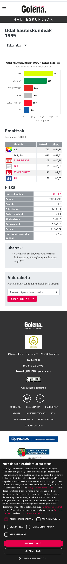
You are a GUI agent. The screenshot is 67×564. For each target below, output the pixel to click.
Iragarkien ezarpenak (52, 507)
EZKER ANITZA (22, 172)
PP (15, 178)
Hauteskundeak (33, 19)
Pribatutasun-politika (31, 513)
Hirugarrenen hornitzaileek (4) (42, 487)
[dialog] (33, 511)
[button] (33, 558)
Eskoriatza (15, 45)
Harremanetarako (36, 413)
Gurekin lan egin (34, 425)
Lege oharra (33, 406)
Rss (53, 413)
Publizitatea (51, 406)
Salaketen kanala (23, 419)
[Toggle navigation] (4, 9)
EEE (16, 166)
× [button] (63, 462)
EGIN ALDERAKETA (22, 298)
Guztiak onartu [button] (33, 543)
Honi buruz (15, 406)
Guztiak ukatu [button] (33, 551)
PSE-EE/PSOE (21, 160)
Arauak (16, 413)
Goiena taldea (46, 419)
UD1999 (57, 194)
